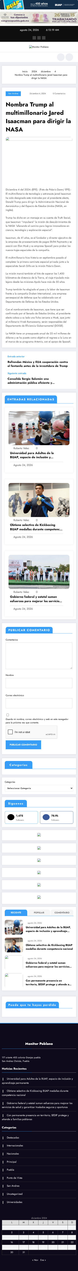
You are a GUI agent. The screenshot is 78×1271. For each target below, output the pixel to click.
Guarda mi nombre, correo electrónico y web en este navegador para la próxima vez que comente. (37, 720)
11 (33, 1237)
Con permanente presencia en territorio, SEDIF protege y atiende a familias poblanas (47, 983)
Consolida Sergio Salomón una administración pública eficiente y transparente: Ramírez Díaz (30, 381)
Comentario (62, 912)
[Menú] (7, 57)
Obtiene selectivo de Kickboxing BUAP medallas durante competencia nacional (36, 527)
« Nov (35, 1260)
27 (53, 1247)
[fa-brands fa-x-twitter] (39, 38)
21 (63, 1242)
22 (72, 1242)
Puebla (10, 1170)
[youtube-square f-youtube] (43, 38)
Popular (39, 912)
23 (11, 1247)
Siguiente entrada (17, 373)
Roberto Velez (21, 448)
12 (43, 1237)
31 (24, 1252)
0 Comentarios (59, 93)
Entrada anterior (16, 356)
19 (43, 1242)
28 (62, 1247)
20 (53, 1242)
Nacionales (13, 1153)
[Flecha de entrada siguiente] (69, 380)
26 (43, 1247)
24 (23, 1247)
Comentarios (12, 639)
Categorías (10, 782)
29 (72, 1247)
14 (63, 1237)
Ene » (43, 1260)
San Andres (13, 93)
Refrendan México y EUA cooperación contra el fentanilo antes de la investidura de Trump (38, 364)
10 (24, 1237)
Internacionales (15, 1145)
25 (33, 1247)
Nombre (10, 675)
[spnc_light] (69, 57)
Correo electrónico (15, 695)
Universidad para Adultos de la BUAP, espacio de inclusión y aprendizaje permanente (32, 455)
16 (12, 1242)
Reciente (16, 912)
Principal (11, 1162)
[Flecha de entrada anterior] (69, 361)
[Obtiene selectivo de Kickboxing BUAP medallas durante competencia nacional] (39, 500)
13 (53, 1237)
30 (11, 1252)
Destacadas (13, 1137)
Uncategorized (15, 1194)
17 (24, 1242)
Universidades (14, 1202)
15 (72, 1237)
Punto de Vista (14, 1178)
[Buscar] (61, 57)
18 (33, 1242)
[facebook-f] (34, 38)
